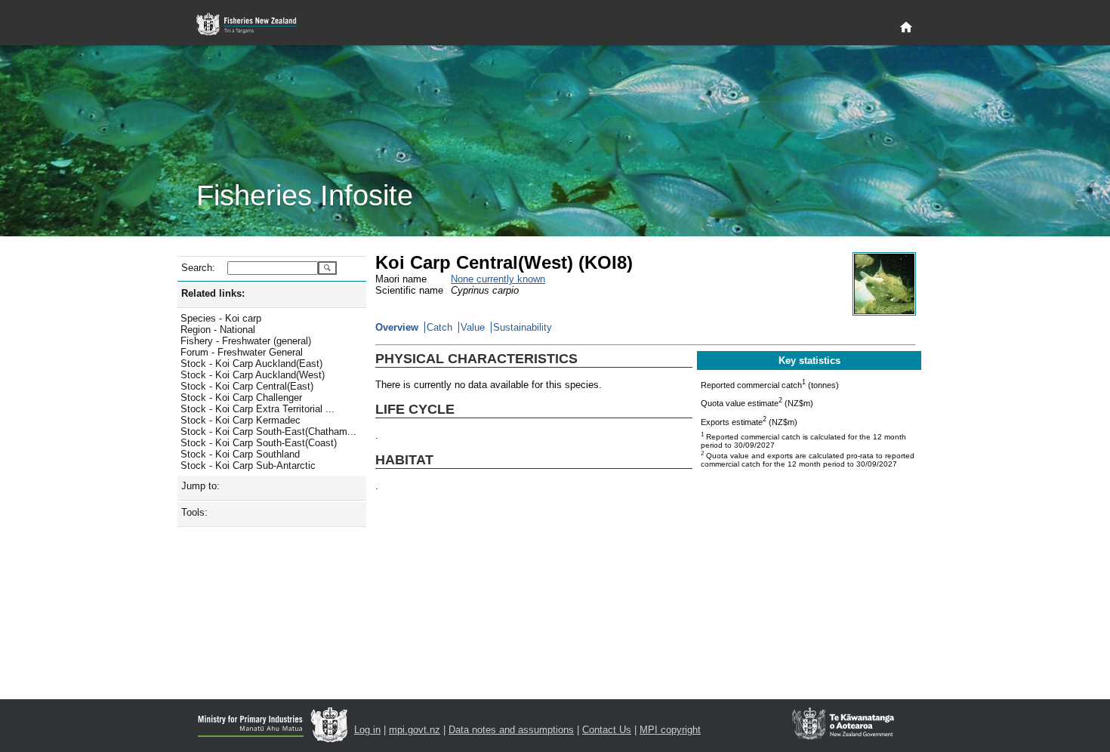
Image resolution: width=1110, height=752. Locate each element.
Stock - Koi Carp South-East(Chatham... (268, 431)
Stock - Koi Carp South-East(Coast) (258, 442)
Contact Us (606, 729)
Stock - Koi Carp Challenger (241, 397)
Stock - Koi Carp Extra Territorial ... (257, 409)
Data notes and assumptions (511, 729)
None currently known (498, 279)
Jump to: (200, 486)
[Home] (906, 28)
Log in (367, 729)
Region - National (217, 329)
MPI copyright (670, 729)
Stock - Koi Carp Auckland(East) (251, 363)
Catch (439, 327)
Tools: (194, 512)
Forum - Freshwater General (241, 352)
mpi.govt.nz (414, 729)
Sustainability (522, 327)
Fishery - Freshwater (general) (245, 341)
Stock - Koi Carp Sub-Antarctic (248, 465)
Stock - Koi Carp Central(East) (246, 386)
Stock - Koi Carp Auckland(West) (252, 375)
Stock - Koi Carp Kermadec (240, 420)
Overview (396, 327)
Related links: (213, 293)
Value (473, 327)
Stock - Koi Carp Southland (240, 454)
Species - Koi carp (220, 318)
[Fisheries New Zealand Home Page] (254, 24)
